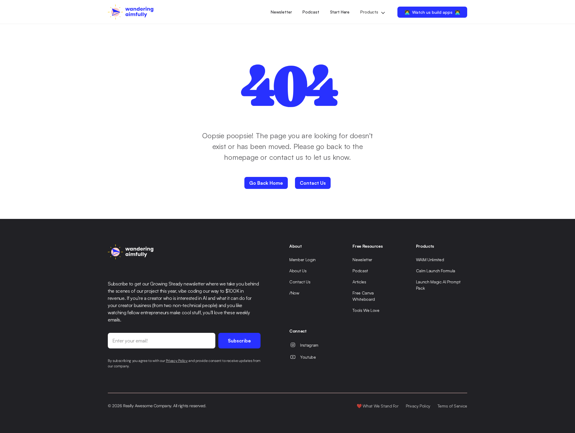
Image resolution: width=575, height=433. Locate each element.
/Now (294, 292)
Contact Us (300, 281)
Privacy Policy (418, 405)
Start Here (340, 11)
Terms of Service (452, 405)
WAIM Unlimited (430, 259)
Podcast (310, 11)
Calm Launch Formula (435, 270)
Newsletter (281, 11)
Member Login (302, 259)
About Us (297, 270)
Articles (359, 281)
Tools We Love (365, 310)
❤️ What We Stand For (378, 405)
